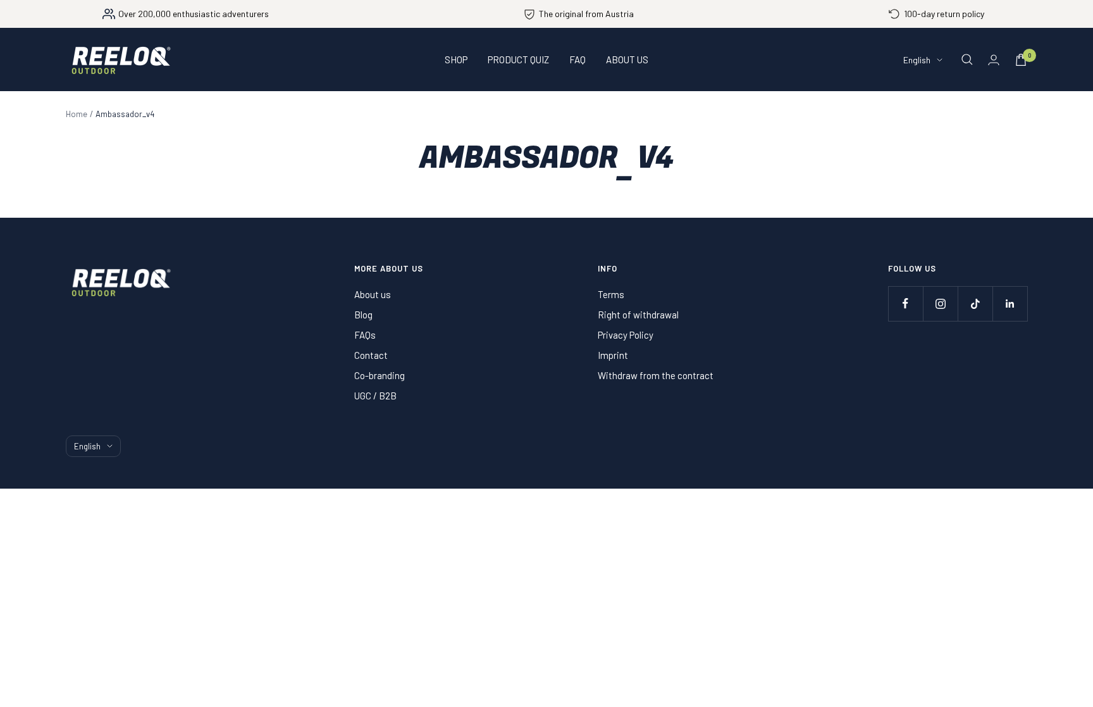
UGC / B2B (375, 395)
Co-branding (379, 375)
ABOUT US (627, 59)
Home (76, 114)
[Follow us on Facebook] (905, 303)
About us (372, 294)
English (916, 59)
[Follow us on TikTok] (975, 303)
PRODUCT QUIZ (518, 59)
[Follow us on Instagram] (940, 303)
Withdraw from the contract (655, 375)
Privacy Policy (625, 335)
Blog (363, 314)
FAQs (365, 335)
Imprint (613, 355)
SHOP (456, 59)
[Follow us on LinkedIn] (1009, 303)
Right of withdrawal (638, 314)
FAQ (577, 59)
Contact (371, 355)
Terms (611, 294)
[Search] (967, 59)
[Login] (993, 59)
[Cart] (1021, 60)
